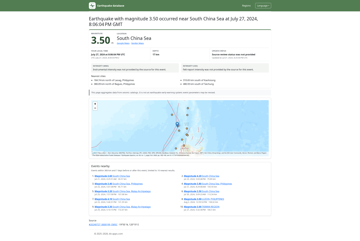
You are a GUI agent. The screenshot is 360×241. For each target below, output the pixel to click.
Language (262, 5)
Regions (246, 5)
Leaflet (94, 153)
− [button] (95, 108)
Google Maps (123, 43)
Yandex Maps (137, 43)
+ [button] (95, 104)
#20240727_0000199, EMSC (103, 224)
